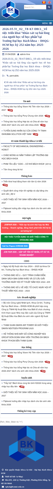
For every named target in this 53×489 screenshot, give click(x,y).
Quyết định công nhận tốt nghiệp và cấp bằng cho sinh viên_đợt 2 (25, 192)
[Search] (49, 7)
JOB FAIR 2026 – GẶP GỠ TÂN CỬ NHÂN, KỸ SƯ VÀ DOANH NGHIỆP (26, 253)
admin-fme (25, 54)
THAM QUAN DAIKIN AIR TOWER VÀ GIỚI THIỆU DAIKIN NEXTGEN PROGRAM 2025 (25, 327)
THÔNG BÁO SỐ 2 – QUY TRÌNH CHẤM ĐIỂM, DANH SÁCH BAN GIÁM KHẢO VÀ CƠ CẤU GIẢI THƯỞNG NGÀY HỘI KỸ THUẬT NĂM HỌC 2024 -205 (26, 278)
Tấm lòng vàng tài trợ (12, 169)
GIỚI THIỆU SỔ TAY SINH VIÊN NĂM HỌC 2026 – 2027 (25, 201)
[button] (45, 23)
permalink (14, 75)
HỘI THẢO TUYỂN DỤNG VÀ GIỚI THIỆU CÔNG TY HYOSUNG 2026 (27, 238)
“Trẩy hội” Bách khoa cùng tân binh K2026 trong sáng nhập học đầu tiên (26, 385)
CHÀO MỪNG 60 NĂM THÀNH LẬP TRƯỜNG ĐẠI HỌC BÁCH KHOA (25, 157)
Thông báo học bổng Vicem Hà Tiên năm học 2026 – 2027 (26, 108)
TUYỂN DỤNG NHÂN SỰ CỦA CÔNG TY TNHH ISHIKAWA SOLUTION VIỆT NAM (24, 132)
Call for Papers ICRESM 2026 (15, 246)
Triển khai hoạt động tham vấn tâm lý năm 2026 (24, 181)
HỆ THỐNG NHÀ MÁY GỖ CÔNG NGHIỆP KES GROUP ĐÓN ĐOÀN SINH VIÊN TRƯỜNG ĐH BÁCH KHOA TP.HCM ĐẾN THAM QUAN (25, 337)
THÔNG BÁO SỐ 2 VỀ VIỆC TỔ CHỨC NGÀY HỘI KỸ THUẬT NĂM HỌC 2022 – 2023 (26, 289)
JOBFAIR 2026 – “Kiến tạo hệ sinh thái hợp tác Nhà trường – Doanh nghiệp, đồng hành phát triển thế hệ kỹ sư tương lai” (26, 227)
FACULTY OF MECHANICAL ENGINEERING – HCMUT (23, 148)
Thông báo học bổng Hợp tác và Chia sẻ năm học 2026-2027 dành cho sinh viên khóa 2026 (25, 123)
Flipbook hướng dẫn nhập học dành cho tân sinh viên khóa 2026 (26, 210)
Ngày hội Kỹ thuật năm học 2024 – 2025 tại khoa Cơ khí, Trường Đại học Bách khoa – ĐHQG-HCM (26, 268)
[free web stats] (26, 415)
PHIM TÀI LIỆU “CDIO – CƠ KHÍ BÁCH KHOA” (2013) (27, 163)
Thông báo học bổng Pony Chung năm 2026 (23, 115)
